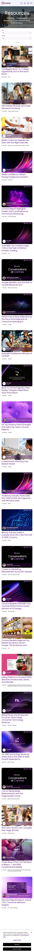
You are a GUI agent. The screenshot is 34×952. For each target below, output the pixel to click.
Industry (3, 35)
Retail (28, 145)
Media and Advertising (12, 287)
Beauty (13, 111)
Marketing (10, 833)
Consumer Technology (12, 725)
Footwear (17, 111)
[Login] (21, 3)
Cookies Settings (17, 940)
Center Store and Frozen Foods (22, 685)
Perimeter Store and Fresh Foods (25, 686)
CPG (12, 145)
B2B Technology (11, 611)
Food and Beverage (17, 145)
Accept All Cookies (17, 949)
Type (3, 30)
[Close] (31, 932)
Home (9, 76)
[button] (25, 3)
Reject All (17, 944)
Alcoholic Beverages (12, 685)
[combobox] (17, 32)
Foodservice (24, 145)
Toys (9, 253)
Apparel (9, 111)
